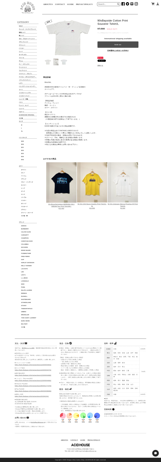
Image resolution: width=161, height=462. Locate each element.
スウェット (22, 45)
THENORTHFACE (26, 308)
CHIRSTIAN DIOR (27, 241)
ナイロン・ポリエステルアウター (28, 76)
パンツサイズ (23, 137)
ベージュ (23, 175)
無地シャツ (22, 32)
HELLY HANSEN (26, 265)
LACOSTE (24, 268)
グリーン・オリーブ (27, 212)
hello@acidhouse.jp (38, 422)
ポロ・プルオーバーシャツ (27, 38)
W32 (22, 150)
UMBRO (23, 311)
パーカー (21, 48)
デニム (21, 61)
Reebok (24, 293)
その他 (21, 118)
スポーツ (21, 111)
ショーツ (21, 108)
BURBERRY (25, 229)
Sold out (118, 45)
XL (22, 131)
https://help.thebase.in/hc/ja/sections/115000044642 (33, 365)
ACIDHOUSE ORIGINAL (26, 115)
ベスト (21, 102)
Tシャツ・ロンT (24, 105)
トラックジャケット (25, 80)
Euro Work (25, 321)
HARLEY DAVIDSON (27, 262)
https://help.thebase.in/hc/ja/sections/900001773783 (33, 386)
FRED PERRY (25, 256)
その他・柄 (24, 215)
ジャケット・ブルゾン (25, 73)
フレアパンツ (23, 70)
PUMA (23, 287)
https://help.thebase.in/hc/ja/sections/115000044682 (33, 375)
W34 (22, 156)
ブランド (21, 222)
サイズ (21, 121)
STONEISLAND (26, 302)
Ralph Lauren (26, 290)
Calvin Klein (26, 232)
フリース (21, 57)
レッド (23, 188)
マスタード (24, 206)
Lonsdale (25, 281)
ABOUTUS (48, 4)
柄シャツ (21, 35)
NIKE (22, 284)
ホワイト (23, 169)
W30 (22, 144)
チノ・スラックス (24, 64)
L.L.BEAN (24, 278)
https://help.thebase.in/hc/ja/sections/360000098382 (33, 391)
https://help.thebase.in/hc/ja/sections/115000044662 (33, 380)
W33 (22, 153)
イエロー (23, 200)
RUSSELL (24, 296)
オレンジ (23, 203)
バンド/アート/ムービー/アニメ (28, 86)
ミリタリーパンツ (24, 96)
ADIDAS (23, 225)
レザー (21, 83)
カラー (21, 166)
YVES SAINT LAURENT (28, 317)
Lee (22, 271)
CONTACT (60, 4)
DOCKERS (24, 247)
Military (24, 324)
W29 (22, 141)
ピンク (23, 191)
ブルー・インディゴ (27, 182)
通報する (100, 65)
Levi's (23, 275)
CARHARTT (25, 235)
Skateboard (26, 299)
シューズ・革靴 (23, 99)
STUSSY (24, 305)
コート (21, 89)
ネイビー (23, 185)
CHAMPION (25, 238)
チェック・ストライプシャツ (27, 29)
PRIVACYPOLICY (84, 4)
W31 (22, 147)
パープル (23, 197)
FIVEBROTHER (26, 253)
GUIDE (70, 4)
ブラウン (23, 209)
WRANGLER (25, 314)
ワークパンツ (23, 67)
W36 (22, 159)
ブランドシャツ (23, 42)
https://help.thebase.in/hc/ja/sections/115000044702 (33, 370)
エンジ (23, 194)
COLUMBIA (25, 244)
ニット (21, 51)
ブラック (23, 179)
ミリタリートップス (25, 92)
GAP (22, 259)
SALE (21, 26)
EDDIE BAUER (26, 250)
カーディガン (23, 54)
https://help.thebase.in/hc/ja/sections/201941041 (32, 396)
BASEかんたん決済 (28, 348)
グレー (23, 172)
